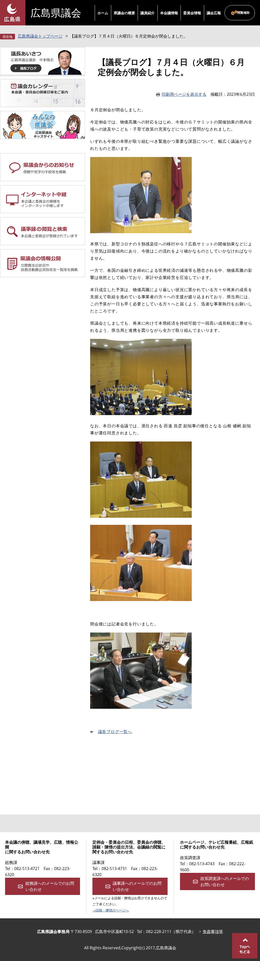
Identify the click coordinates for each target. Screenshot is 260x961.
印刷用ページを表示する (184, 94)
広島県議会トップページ (40, 36)
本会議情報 (169, 12)
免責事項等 (213, 931)
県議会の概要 (124, 12)
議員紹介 (147, 12)
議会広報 (214, 12)
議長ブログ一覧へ (115, 731)
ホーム (103, 12)
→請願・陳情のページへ (110, 910)
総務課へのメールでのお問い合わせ (49, 886)
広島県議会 (55, 13)
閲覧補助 (243, 12)
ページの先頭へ (244, 945)
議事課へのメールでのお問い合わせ (137, 886)
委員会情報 (192, 12)
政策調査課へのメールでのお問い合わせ (224, 881)
